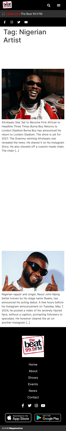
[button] (48, 5)
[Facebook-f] (4, 22)
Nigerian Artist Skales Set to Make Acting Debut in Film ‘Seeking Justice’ (30, 235)
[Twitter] (19, 22)
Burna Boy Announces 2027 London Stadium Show (30, 56)
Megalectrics (16, 428)
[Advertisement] (33, 188)
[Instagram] (12, 22)
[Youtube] (26, 22)
